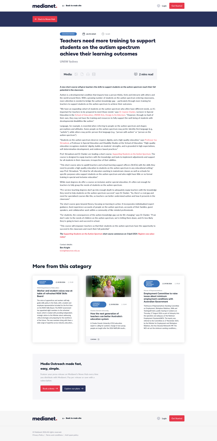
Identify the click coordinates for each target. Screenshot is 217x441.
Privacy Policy (38, 435)
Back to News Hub (46, 19)
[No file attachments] (82, 74)
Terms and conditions (54, 435)
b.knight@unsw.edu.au (70, 250)
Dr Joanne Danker (127, 111)
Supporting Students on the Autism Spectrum (132, 153)
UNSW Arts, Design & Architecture (109, 114)
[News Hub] (45, 6)
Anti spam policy (71, 435)
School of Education (84, 114)
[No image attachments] (76, 74)
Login (164, 5)
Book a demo (48, 388)
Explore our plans (72, 388)
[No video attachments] (94, 74)
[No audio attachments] (88, 74)
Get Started (177, 5)
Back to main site (73, 6)
